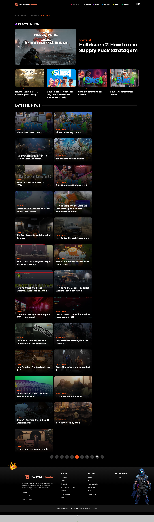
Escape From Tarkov (68, 487)
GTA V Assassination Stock (69, 396)
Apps (116, 4)
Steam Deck (92, 494)
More (62, 497)
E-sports (87, 4)
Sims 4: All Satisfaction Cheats (121, 93)
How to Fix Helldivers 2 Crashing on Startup (26, 93)
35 (97, 457)
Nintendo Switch (93, 484)
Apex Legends (65, 494)
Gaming (76, 4)
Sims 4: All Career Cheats (29, 132)
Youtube (118, 477)
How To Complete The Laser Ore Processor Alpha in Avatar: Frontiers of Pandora (71, 209)
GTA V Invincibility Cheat (68, 423)
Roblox (63, 481)
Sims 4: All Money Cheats (68, 132)
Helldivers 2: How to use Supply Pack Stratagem (108, 47)
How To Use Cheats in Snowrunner (73, 238)
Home (17, 15)
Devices (106, 4)
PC (88, 481)
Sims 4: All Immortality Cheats (90, 93)
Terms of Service (28, 496)
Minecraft (64, 484)
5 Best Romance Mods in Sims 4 (71, 185)
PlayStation (35, 15)
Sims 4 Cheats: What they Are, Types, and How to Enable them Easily (60, 94)
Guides (126, 4)
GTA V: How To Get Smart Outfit (32, 449)
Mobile (90, 477)
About (24, 493)
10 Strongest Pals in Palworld (70, 158)
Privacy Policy (27, 499)
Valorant (64, 477)
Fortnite (63, 491)
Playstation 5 (21, 129)
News (97, 4)
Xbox (89, 491)
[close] (77, 515)
